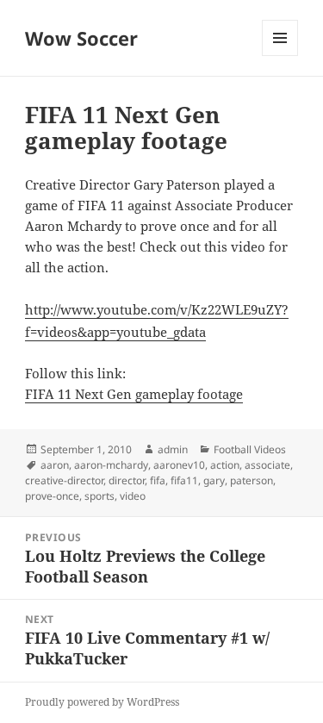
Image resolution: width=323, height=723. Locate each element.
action (224, 465)
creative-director (64, 480)
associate (267, 465)
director (127, 480)
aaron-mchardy (111, 465)
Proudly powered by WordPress (102, 702)
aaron (54, 465)
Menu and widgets (280, 55)
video (133, 496)
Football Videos (250, 449)
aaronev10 (179, 465)
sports (99, 496)
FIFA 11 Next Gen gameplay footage (134, 393)
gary (214, 480)
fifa (157, 480)
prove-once (52, 496)
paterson (251, 480)
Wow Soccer (81, 38)
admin (173, 449)
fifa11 (184, 480)
